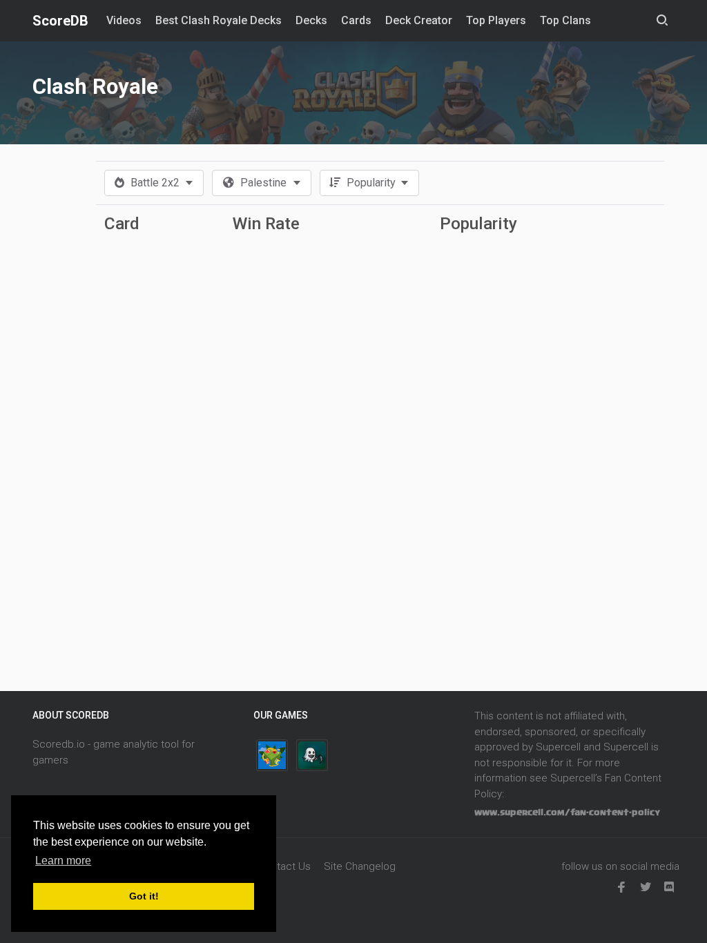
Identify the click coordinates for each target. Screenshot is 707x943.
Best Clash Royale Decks (218, 20)
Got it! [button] (144, 896)
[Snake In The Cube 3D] (272, 755)
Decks (311, 20)
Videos (124, 20)
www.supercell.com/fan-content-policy (567, 812)
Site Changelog (360, 866)
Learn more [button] (63, 860)
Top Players (496, 20)
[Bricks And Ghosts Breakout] (312, 755)
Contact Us (284, 866)
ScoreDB (60, 20)
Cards (356, 20)
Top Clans (565, 20)
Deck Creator (418, 20)
